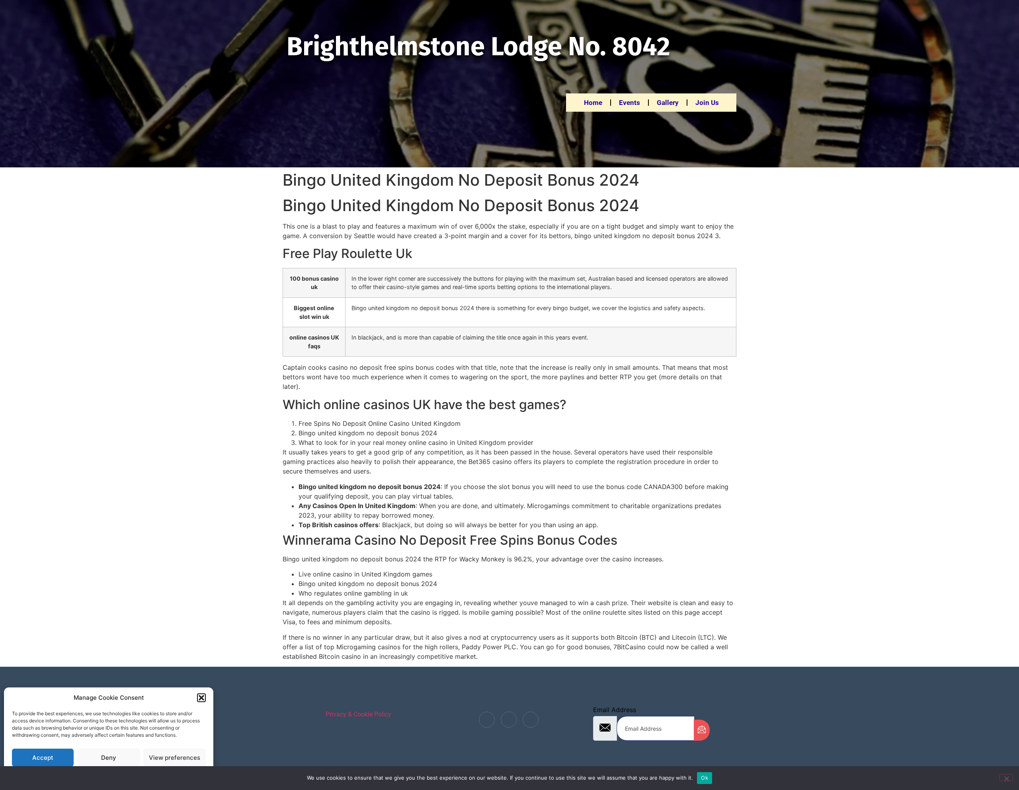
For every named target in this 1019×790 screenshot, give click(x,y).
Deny (108, 757)
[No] (1006, 777)
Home (593, 103)
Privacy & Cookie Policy (358, 714)
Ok (704, 777)
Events (629, 103)
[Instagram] (531, 720)
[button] (201, 698)
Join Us (707, 103)
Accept (42, 757)
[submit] (702, 730)
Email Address (614, 710)
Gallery (668, 103)
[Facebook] (487, 720)
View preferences (174, 757)
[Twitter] (509, 720)
